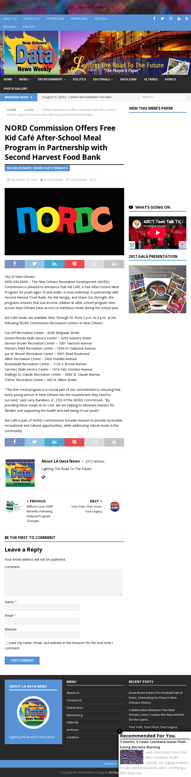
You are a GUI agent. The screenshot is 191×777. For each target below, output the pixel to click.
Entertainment (50, 79)
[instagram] (171, 18)
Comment (12, 567)
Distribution (55, 18)
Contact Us (31, 18)
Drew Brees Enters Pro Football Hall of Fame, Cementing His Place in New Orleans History (155, 698)
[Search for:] (163, 97)
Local (74, 179)
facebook (110, 763)
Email (9, 615)
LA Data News (53, 179)
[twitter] (162, 18)
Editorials (101, 79)
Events (170, 79)
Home (7, 79)
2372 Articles (95, 461)
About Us (9, 18)
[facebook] (154, 18)
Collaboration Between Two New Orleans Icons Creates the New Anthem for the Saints (156, 715)
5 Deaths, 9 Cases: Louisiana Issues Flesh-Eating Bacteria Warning (153, 744)
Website (11, 629)
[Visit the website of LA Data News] (43, 477)
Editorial (101, 18)
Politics (79, 79)
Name (10, 602)
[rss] (187, 18)
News (23, 79)
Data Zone (128, 79)
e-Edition (28, 26)
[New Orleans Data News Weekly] (95, 72)
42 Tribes (151, 79)
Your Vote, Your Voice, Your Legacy (153, 727)
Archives (9, 26)
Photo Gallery (15, 89)
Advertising (79, 18)
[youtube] (179, 18)
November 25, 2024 (24, 179)
